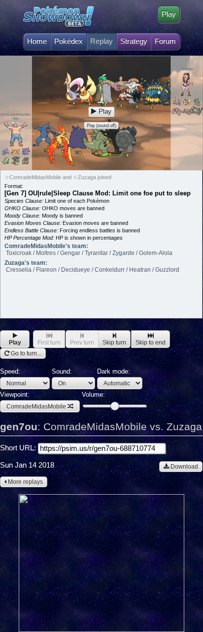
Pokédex (68, 41)
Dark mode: (113, 371)
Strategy (133, 41)
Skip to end (150, 342)
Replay (101, 41)
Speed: (10, 371)
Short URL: (19, 448)
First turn (49, 342)
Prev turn (82, 342)
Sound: (62, 371)
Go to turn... (25, 353)
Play (169, 14)
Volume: (93, 394)
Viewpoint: (33, 400)
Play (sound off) (101, 125)
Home (37, 41)
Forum (165, 41)
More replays (24, 481)
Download (183, 466)
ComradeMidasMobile (36, 406)
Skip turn (114, 342)
